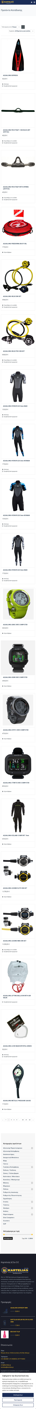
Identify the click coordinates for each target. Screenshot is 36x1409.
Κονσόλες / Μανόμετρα (11, 1179)
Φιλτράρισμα (8, 1238)
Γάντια (5, 1164)
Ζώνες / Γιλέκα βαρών (11, 1173)
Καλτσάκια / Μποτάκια (11, 1176)
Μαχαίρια (6, 1186)
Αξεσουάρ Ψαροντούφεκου (12, 1148)
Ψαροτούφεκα (8, 1214)
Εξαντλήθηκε (7, 252)
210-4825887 (5, 1359)
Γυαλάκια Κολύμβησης (11, 1167)
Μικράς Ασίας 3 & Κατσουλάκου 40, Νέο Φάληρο (15, 1353)
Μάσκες (6, 1183)
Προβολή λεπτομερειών (10, 86)
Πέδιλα (5, 1189)
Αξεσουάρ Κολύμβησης (11, 1151)
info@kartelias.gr (6, 1365)
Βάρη (5, 1160)
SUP (4, 1224)
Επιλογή (6, 84)
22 (29, 1119)
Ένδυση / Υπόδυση (9, 1170)
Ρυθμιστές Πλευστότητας (12, 1195)
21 (26, 1119)
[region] (18, 1391)
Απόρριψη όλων (18, 1405)
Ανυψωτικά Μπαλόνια (11, 1157)
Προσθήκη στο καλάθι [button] (10, 141)
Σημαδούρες (7, 1198)
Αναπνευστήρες (8, 1154)
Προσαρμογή (18, 1400)
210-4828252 (13, 1359)
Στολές (5, 1202)
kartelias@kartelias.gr (7, 1367)
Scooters (6, 1220)
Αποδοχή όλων (18, 1395)
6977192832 (21, 1359)
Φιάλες (5, 1211)
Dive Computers (8, 1217)
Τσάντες (6, 1205)
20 (23, 1119)
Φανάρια (6, 1208)
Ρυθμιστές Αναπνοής (10, 1192)
